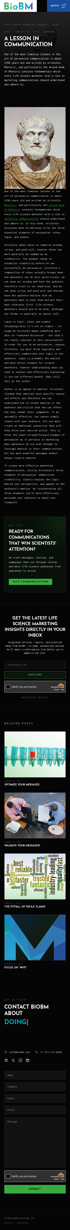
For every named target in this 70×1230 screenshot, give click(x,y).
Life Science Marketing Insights (26, 25)
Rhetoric (10, 205)
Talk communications (30, 582)
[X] (13, 1060)
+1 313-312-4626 (51, 1052)
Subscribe (35, 675)
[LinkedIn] (6, 1060)
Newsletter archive (35, 697)
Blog (56, 25)
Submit (35, 1189)
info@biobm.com (19, 1052)
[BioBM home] (18, 6)
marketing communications (21, 218)
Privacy (9, 1223)
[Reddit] (27, 1060)
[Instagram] (20, 1060)
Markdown (22, 1223)
